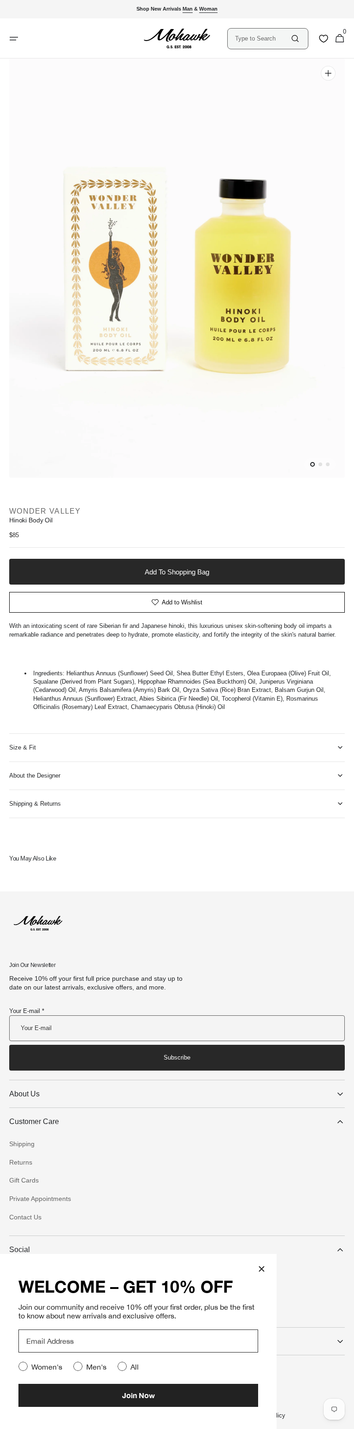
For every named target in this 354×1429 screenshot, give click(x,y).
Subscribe (177, 1057)
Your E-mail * (26, 1010)
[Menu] (14, 39)
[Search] (295, 38)
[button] (340, 39)
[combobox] (262, 38)
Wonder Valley (45, 511)
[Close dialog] (261, 1269)
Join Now (138, 1395)
